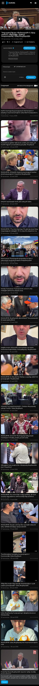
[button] (35, 3)
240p (33, 20)
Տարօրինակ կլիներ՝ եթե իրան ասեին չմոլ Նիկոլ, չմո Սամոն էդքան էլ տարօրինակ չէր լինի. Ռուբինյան (18, 144)
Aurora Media (8, 48)
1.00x (24, 27)
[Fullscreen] (36, 28)
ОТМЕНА (21, 77)
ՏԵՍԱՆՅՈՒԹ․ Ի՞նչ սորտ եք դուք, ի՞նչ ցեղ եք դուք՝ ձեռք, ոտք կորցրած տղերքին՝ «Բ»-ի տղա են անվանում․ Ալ (19, 230)
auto (33, 23)
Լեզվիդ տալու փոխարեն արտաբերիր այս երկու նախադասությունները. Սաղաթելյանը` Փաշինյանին (18, 348)
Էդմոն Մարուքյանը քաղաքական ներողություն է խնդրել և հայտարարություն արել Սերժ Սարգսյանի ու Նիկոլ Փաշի (19, 112)
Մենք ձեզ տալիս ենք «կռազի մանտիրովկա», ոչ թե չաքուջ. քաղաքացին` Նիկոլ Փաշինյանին (18, 584)
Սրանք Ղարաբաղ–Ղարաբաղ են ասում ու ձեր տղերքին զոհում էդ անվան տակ (16, 289)
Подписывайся (29, 48)
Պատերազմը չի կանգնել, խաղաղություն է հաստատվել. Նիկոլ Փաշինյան (15, 555)
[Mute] (30, 28)
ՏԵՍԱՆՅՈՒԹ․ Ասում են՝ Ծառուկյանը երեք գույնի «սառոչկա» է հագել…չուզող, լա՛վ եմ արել (17, 437)
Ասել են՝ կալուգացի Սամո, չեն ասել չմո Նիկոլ (16, 201)
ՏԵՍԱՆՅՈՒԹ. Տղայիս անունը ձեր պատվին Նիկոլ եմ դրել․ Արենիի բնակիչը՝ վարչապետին (18, 526)
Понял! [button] (4, 682)
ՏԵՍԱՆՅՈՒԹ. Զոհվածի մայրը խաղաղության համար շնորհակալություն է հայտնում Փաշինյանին (18, 173)
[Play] (2, 28)
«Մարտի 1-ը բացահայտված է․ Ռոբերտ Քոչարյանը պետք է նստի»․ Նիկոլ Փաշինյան (18, 407)
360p (33, 27)
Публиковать (31, 77)
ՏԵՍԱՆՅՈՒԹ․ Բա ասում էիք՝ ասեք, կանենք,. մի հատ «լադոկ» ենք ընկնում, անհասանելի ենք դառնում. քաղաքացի (18, 496)
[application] (19, 19)
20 (27, 27)
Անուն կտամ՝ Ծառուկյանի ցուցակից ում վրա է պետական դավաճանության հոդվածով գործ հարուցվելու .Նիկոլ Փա (17, 260)
